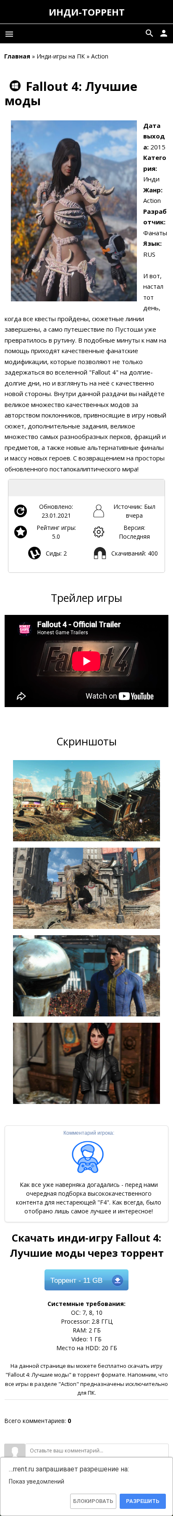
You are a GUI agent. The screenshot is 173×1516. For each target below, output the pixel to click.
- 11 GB (76, 1281)
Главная (17, 56)
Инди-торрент (87, 11)
